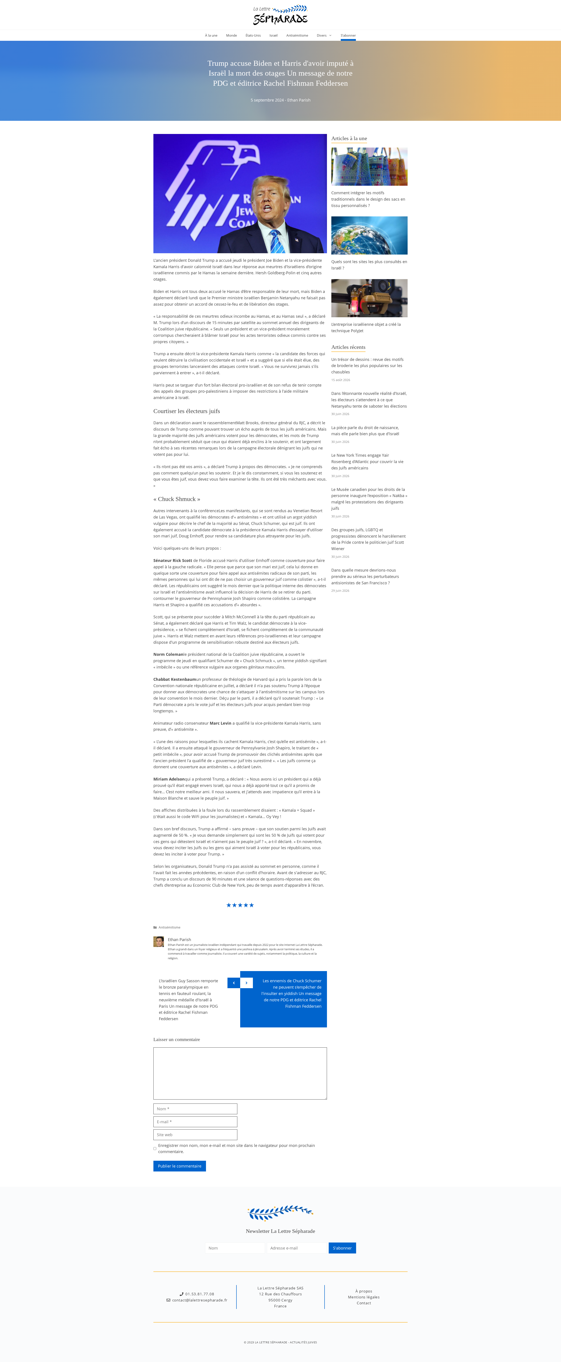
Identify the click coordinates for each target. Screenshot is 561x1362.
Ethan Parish (299, 100)
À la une (211, 35)
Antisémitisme (297, 35)
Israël (274, 35)
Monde (231, 35)
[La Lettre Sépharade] (280, 14)
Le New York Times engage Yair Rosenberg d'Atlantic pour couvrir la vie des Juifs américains (367, 462)
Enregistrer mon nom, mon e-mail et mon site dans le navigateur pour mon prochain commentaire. (236, 1148)
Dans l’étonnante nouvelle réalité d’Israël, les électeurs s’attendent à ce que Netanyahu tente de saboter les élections (369, 400)
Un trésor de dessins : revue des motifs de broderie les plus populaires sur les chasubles (367, 366)
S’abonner (348, 35)
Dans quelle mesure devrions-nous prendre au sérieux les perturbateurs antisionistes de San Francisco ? (365, 576)
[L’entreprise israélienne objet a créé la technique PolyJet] (369, 314)
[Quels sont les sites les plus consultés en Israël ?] (369, 251)
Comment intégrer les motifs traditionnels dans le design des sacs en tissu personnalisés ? (368, 199)
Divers (322, 35)
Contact (364, 1302)
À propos (363, 1291)
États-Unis (253, 35)
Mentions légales (364, 1297)
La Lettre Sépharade (271, 1342)
